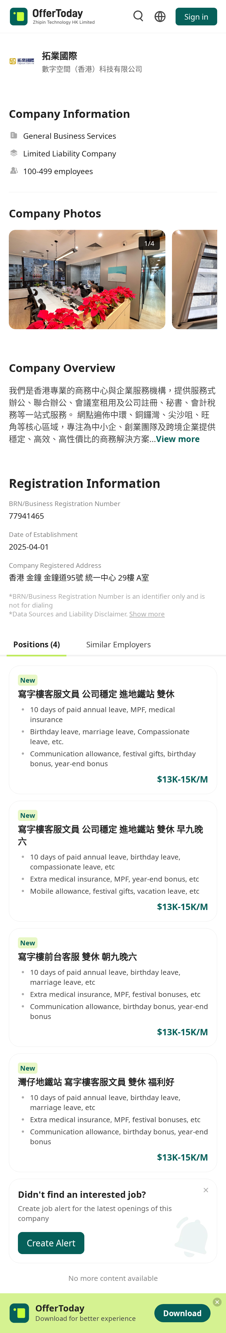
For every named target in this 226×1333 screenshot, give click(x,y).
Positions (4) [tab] (36, 643)
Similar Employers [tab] (118, 643)
